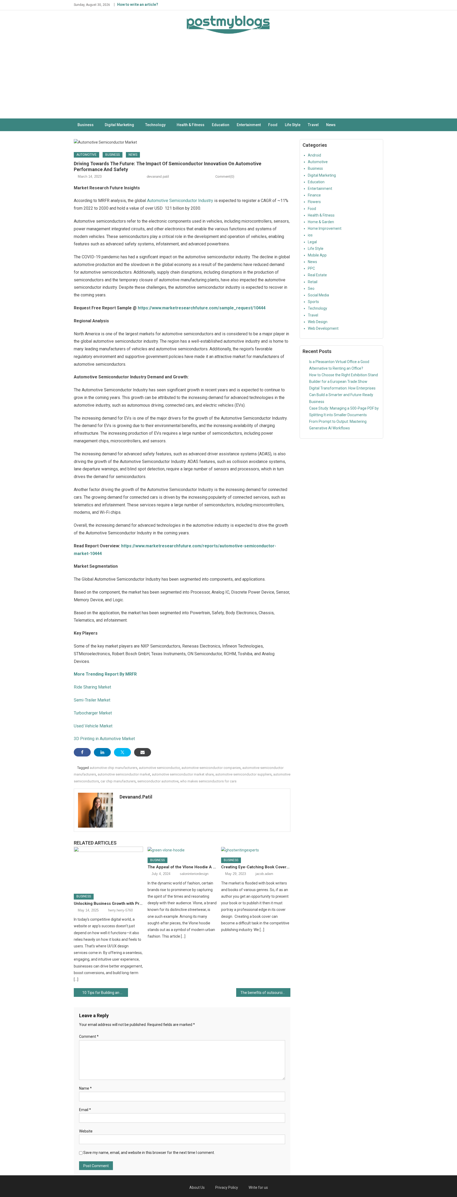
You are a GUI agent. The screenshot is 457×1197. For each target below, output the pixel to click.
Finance (314, 195)
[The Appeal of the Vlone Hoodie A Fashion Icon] (182, 850)
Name (85, 1088)
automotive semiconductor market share (183, 774)
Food (272, 125)
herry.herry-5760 (120, 910)
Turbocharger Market (93, 713)
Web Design (317, 322)
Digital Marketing (119, 125)
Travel (313, 125)
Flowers (314, 202)
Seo (311, 288)
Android (314, 155)
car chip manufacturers (118, 781)
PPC (311, 268)
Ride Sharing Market (92, 687)
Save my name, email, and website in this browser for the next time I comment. (149, 1152)
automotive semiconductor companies (211, 768)
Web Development (323, 328)
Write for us (258, 1187)
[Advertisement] (228, 79)
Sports (313, 302)
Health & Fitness (190, 125)
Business (85, 125)
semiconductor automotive (158, 781)
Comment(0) (224, 176)
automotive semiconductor (159, 768)
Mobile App (317, 255)
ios (310, 235)
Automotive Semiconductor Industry (180, 200)
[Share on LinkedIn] (102, 752)
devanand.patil (158, 176)
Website (86, 1131)
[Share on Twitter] (122, 752)
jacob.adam (264, 874)
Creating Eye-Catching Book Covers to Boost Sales (255, 867)
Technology (155, 125)
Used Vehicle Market (93, 725)
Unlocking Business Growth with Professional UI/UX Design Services (108, 903)
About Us (197, 1187)
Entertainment (249, 125)
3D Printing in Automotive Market (104, 738)
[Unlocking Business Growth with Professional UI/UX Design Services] (108, 868)
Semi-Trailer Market (92, 700)
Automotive (86, 155)
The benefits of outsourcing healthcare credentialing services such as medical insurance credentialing (265, 992)
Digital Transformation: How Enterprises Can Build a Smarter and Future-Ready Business (342, 394)
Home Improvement (324, 228)
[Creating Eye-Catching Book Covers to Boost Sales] (255, 850)
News (331, 125)
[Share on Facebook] (82, 752)
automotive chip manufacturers (113, 768)
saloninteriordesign (194, 874)
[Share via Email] (142, 752)
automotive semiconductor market (124, 774)
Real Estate (317, 275)
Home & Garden (321, 222)
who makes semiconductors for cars (208, 781)
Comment (89, 1036)
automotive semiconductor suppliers (243, 774)
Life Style (292, 125)
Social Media (318, 295)
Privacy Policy (226, 1187)
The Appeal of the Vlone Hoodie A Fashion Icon (182, 867)
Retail (312, 282)
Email (85, 1110)
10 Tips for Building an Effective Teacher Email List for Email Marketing (105, 992)
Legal (312, 242)
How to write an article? (137, 4)
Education (220, 125)
